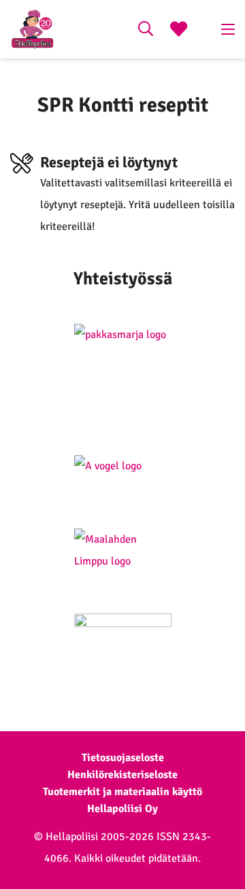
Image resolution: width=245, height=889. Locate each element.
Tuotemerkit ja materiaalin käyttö (122, 792)
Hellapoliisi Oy (122, 809)
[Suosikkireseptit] (178, 31)
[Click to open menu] (228, 29)
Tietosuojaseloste (123, 758)
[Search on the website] (145, 31)
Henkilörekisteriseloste (122, 775)
